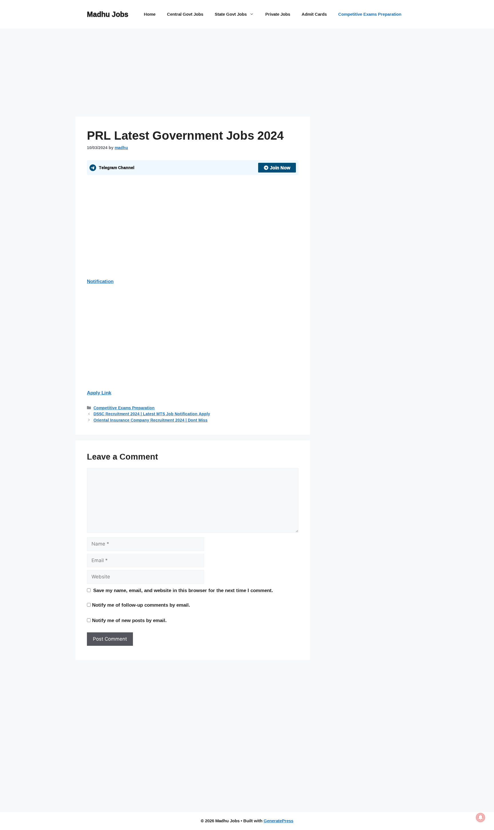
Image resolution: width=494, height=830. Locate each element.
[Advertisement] (192, 74)
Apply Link (99, 392)
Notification (100, 281)
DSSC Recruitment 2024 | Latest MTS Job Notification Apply (151, 414)
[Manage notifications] (480, 817)
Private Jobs (277, 14)
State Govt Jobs (231, 14)
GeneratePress (278, 821)
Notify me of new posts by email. (129, 620)
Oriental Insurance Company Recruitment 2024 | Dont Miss (150, 420)
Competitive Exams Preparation (369, 14)
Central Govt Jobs (185, 14)
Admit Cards (314, 14)
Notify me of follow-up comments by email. (141, 605)
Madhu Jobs (107, 14)
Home (150, 14)
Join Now (280, 167)
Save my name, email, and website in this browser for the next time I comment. (183, 590)
